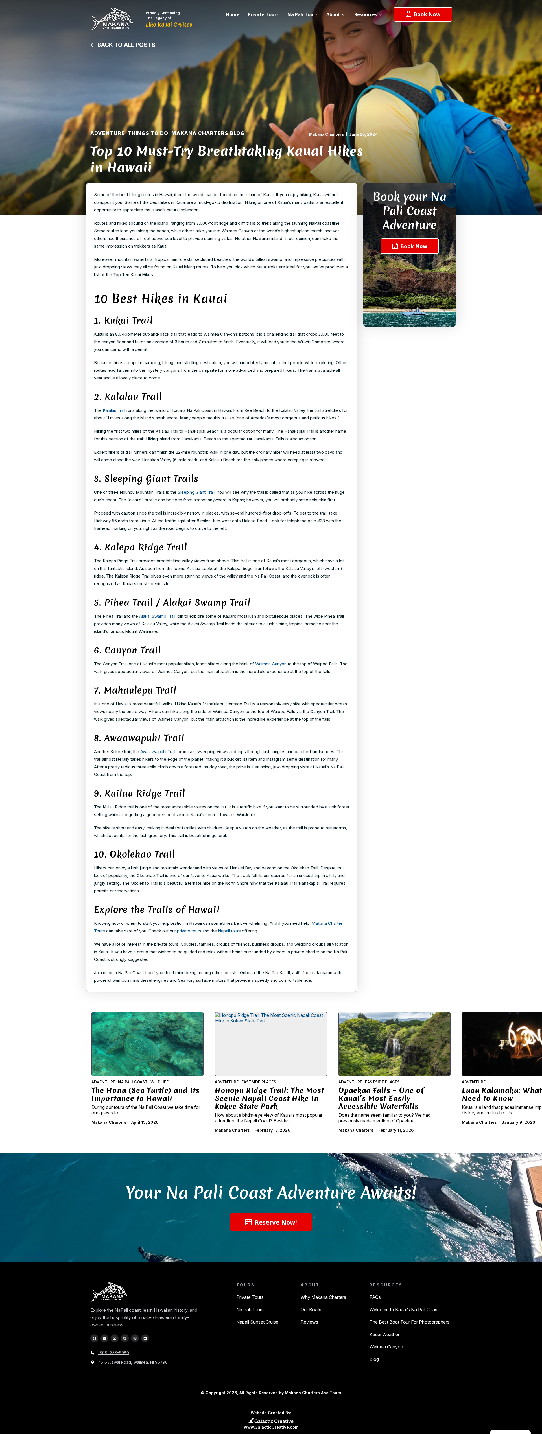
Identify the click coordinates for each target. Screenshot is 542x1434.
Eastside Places (258, 1082)
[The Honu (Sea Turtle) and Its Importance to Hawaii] (147, 1044)
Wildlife (159, 1082)
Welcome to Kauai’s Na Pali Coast (404, 1309)
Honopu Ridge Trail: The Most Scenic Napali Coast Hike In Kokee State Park (269, 1098)
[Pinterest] (135, 1338)
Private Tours (250, 1297)
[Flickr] (145, 1338)
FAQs (375, 1297)
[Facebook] (94, 1338)
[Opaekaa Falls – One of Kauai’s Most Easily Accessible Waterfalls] (394, 1044)
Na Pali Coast (133, 1082)
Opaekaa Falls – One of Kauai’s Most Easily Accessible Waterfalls (381, 1098)
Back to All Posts (126, 45)
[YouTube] (115, 1338)
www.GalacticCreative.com (271, 1427)
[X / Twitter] (104, 1338)
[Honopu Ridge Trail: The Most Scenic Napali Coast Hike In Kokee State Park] (271, 1044)
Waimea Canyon (386, 1347)
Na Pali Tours (250, 1309)
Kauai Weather (384, 1334)
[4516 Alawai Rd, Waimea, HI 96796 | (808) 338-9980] (144, 1293)
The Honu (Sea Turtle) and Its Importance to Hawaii (145, 1094)
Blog (374, 1359)
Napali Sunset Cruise (257, 1322)
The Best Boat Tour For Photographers (409, 1322)
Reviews (309, 1322)
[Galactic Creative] (271, 1420)
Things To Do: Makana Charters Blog (186, 133)
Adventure (107, 133)
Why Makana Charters (323, 1297)
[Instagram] (125, 1338)
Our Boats (311, 1309)
